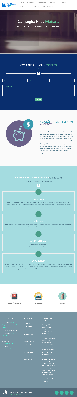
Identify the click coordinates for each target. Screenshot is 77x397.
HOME (22, 2)
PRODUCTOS (41, 2)
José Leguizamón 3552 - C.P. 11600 (9, 325)
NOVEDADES (24, 6)
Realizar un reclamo (16, 394)
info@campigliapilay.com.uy (10, 349)
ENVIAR (38, 99)
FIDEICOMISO (54, 2)
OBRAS (64, 2)
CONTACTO (36, 6)
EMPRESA (30, 2)
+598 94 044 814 (7, 343)
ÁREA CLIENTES (48, 6)
